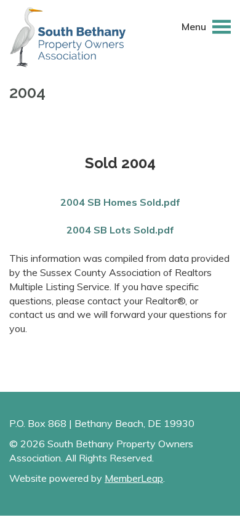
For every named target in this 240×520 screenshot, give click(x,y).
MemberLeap (134, 478)
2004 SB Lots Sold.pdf (120, 230)
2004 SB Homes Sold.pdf (120, 202)
